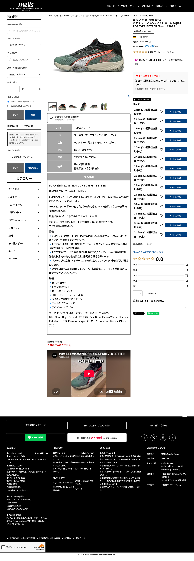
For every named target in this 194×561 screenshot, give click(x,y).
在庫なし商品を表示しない (21, 101)
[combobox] (138, 293)
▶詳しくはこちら (41, 453)
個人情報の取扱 (28, 538)
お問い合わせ (161, 6)
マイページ (134, 6)
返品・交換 (105, 447)
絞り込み (153, 293)
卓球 (10, 235)
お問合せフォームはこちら (171, 484)
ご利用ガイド (147, 6)
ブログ (173, 6)
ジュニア (12, 259)
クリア (15, 114)
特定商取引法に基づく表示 (49, 538)
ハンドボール (15, 196)
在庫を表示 (33, 167)
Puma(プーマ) (71, 15)
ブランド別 (13, 189)
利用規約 (67, 538)
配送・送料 (58, 447)
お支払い (11, 447)
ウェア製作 (122, 6)
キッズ (11, 251)
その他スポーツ (16, 243)
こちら (77, 157)
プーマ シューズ (85, 15)
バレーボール (15, 204)
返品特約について (142, 244)
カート (181, 6)
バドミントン (14, 212)
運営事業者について (156, 447)
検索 (33, 114)
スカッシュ (13, 228)
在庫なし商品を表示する (21, 105)
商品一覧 (111, 6)
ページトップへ (184, 414)
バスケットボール (17, 220)
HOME (50, 15)
